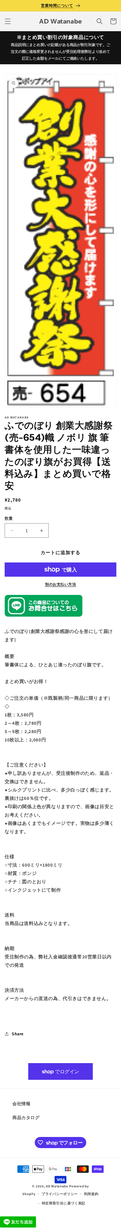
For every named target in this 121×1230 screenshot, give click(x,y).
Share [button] (18, 1034)
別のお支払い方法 (60, 584)
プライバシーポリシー (60, 1194)
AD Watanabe (57, 1186)
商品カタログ (26, 1117)
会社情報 (21, 1103)
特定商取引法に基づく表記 (63, 1203)
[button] (8, 21)
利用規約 (91, 1194)
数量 (9, 518)
